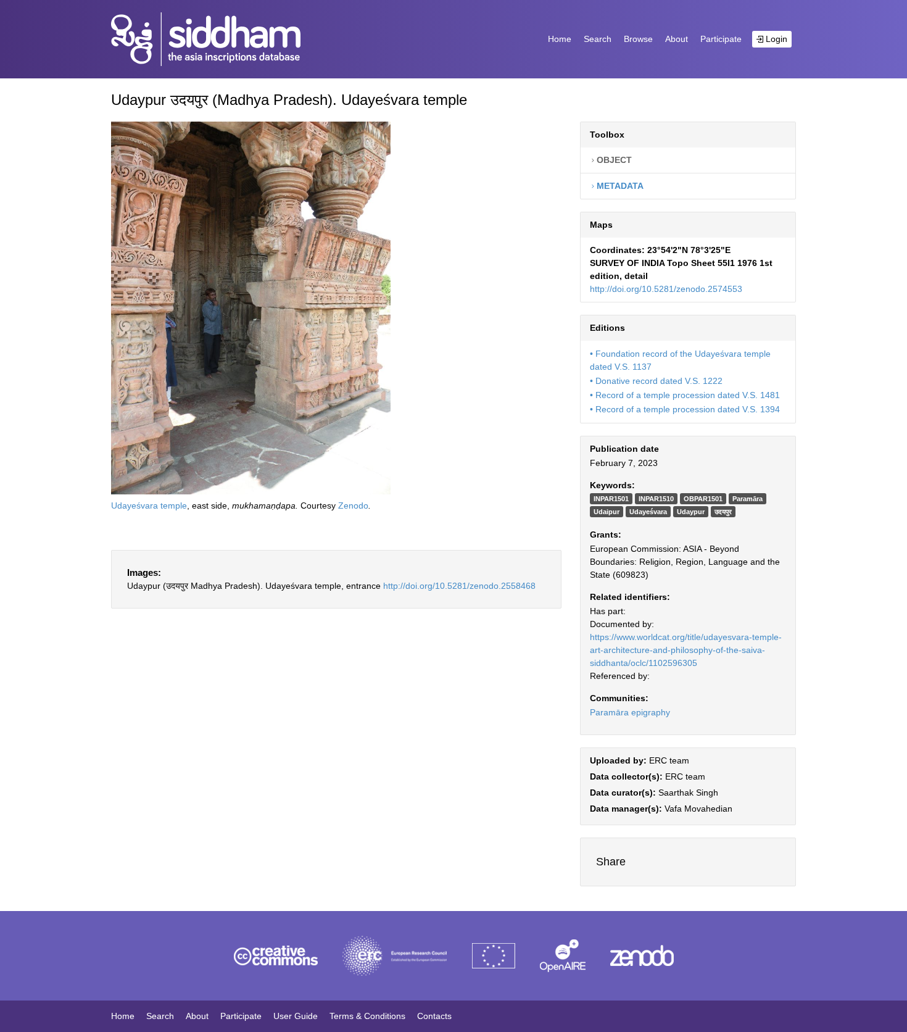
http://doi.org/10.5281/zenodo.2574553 (666, 289)
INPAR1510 (656, 498)
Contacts (434, 1016)
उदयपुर (723, 511)
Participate (721, 39)
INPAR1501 (611, 498)
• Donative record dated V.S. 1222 (656, 381)
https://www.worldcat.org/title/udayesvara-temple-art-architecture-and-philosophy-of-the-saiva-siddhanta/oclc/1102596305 (686, 650)
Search (597, 39)
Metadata (619, 186)
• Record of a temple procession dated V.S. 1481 (685, 395)
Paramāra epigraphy (630, 712)
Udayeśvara (648, 511)
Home (559, 39)
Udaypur (691, 511)
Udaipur (606, 511)
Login (775, 39)
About (676, 39)
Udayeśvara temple (149, 505)
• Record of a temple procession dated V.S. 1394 (685, 409)
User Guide (295, 1016)
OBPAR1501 (703, 498)
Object (613, 160)
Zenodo (353, 505)
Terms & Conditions (367, 1016)
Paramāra (747, 498)
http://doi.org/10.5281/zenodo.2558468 (459, 586)
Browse (638, 39)
